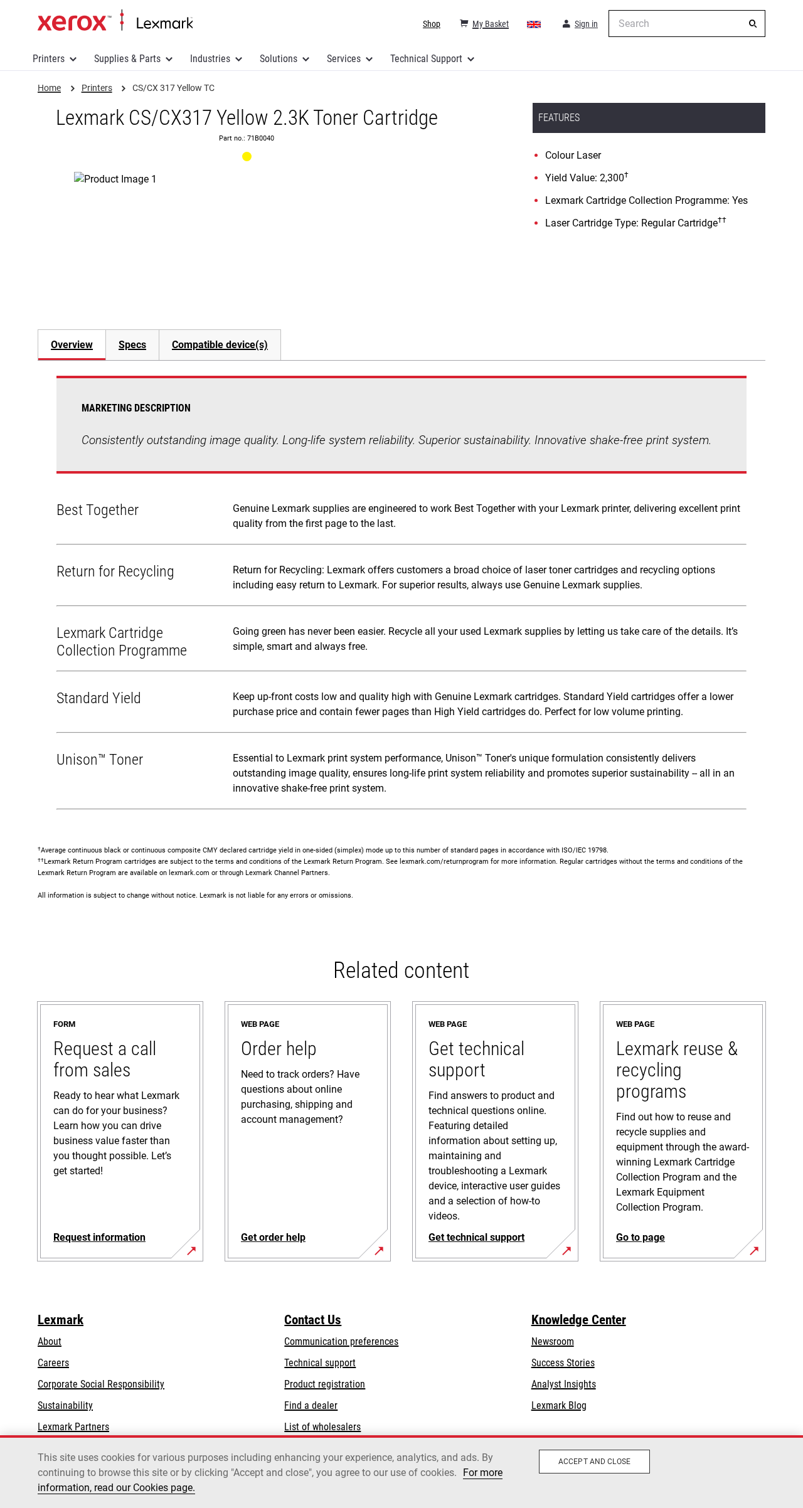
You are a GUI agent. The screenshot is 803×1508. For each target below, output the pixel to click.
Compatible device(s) (220, 345)
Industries (210, 59)
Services (344, 59)
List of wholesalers (322, 1427)
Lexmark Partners (73, 1427)
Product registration (324, 1384)
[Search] (752, 24)
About (49, 1341)
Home (115, 20)
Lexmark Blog (559, 1405)
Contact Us (312, 1319)
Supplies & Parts (127, 59)
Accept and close (594, 1461)
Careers (53, 1363)
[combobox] (687, 23)
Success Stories (563, 1363)
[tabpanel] (401, 595)
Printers (49, 59)
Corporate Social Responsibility (101, 1384)
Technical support (320, 1363)
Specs (132, 345)
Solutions (278, 59)
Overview (72, 345)
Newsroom (552, 1341)
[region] (401, 1471)
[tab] (71, 344)
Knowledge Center (578, 1319)
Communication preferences (341, 1341)
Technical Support (426, 59)
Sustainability (65, 1405)
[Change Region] (534, 23)
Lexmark (60, 1319)
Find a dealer (311, 1405)
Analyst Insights (563, 1384)
